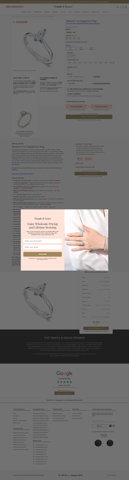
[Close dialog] (106, 211)
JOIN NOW (43, 254)
